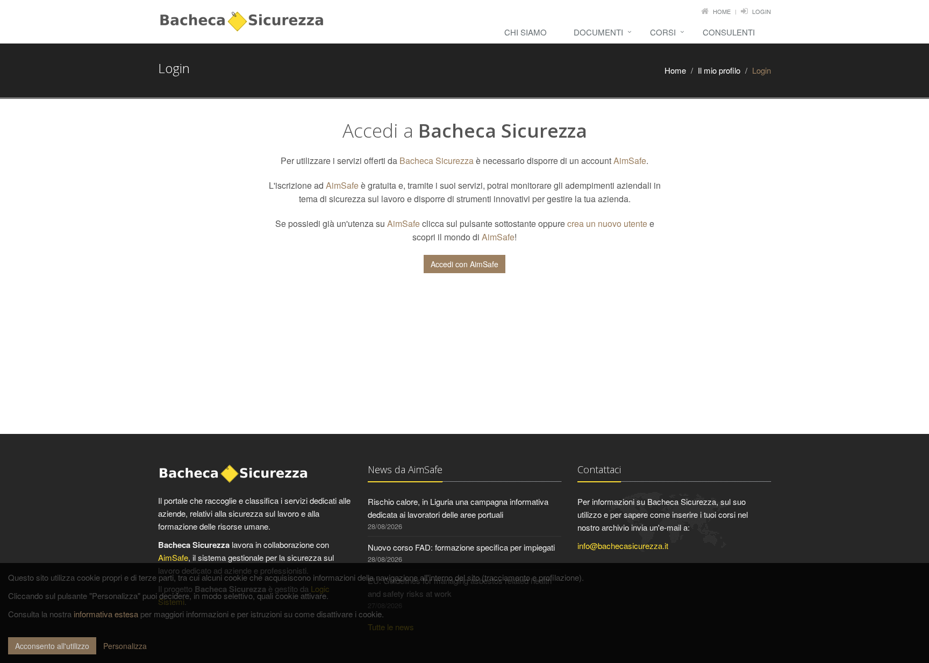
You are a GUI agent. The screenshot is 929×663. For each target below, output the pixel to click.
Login (761, 11)
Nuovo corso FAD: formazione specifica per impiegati (461, 547)
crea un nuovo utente (607, 223)
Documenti (598, 32)
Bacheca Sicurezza (436, 160)
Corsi (663, 32)
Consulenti (729, 32)
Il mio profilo (719, 70)
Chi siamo (525, 32)
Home (722, 11)
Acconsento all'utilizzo (52, 645)
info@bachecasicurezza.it (622, 545)
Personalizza (125, 645)
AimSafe (629, 160)
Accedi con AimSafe (464, 264)
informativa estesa (106, 613)
